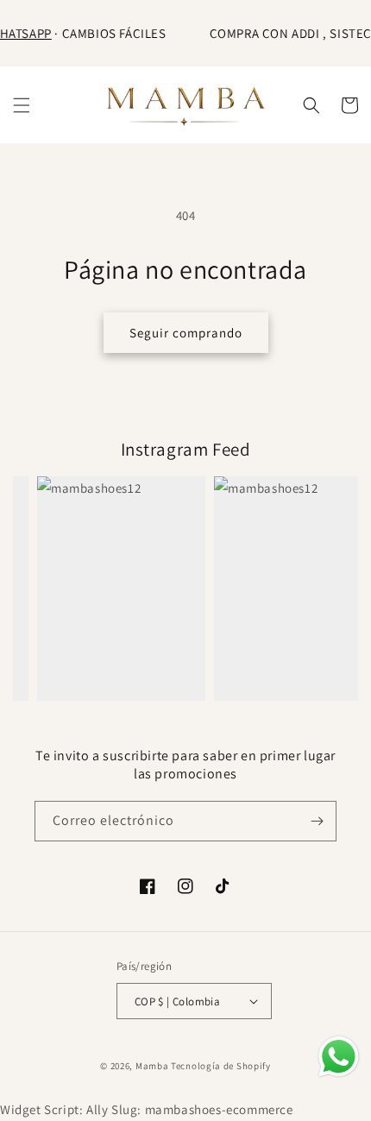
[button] (22, 105)
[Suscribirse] (317, 821)
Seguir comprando (185, 332)
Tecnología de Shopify (221, 1066)
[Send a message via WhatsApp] (338, 1056)
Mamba (152, 1066)
